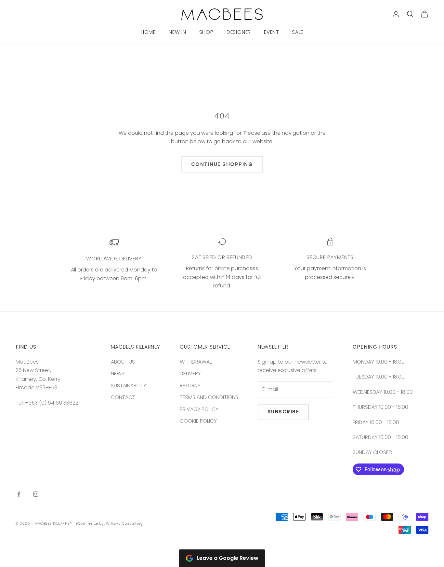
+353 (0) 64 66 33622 (51, 403)
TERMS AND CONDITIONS (209, 397)
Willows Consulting (124, 523)
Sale (297, 32)
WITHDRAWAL (196, 362)
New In (177, 32)
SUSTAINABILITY (128, 385)
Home (148, 32)
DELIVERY (190, 373)
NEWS (117, 373)
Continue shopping (222, 164)
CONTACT (123, 397)
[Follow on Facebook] (19, 494)
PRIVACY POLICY (199, 409)
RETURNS (190, 385)
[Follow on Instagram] (36, 494)
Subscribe (283, 411)
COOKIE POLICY (198, 421)
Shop (206, 32)
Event (271, 32)
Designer (239, 32)
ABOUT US (123, 362)
